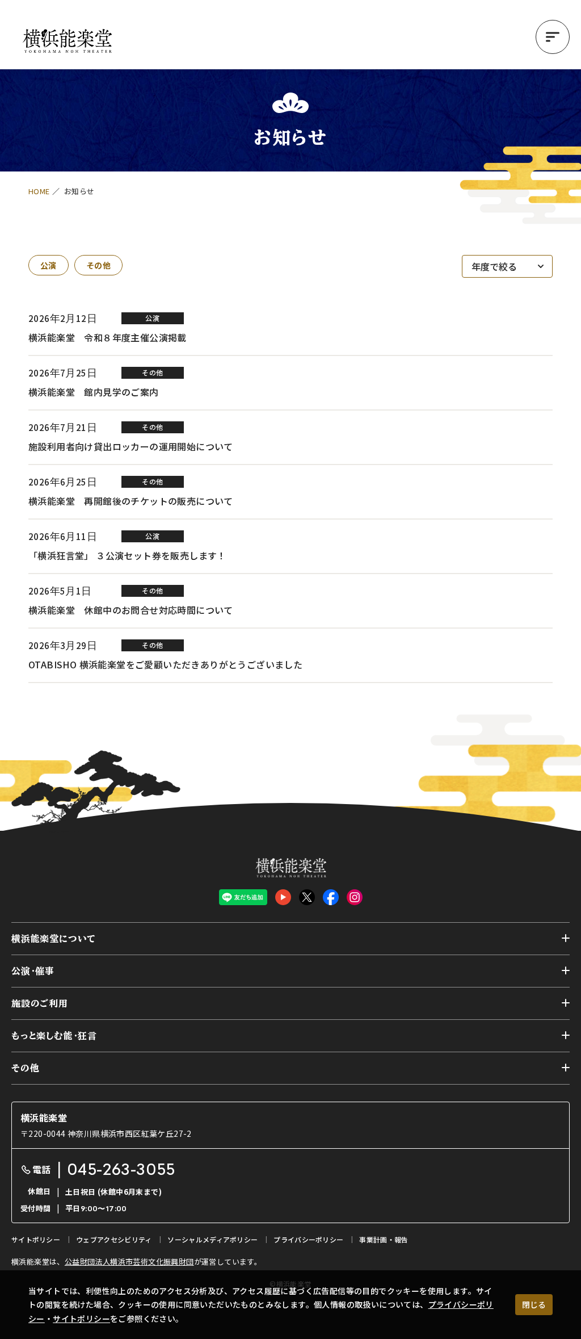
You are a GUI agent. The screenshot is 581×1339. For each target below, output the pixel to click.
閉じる (534, 1304)
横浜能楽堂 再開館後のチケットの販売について (130, 501)
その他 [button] (25, 1068)
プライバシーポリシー (308, 1239)
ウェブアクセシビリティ (113, 1239)
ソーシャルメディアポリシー (212, 1239)
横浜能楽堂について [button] (53, 938)
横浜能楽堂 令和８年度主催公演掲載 (107, 337)
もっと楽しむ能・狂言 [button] (54, 1035)
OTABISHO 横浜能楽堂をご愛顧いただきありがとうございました (165, 664)
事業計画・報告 (383, 1239)
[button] (553, 37)
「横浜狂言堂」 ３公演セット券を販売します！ (127, 555)
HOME (39, 191)
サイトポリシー (81, 1318)
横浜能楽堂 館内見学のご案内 (93, 392)
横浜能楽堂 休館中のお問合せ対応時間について (130, 610)
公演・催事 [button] (32, 971)
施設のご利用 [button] (39, 1003)
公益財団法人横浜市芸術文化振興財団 (129, 1261)
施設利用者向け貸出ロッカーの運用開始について (130, 446)
